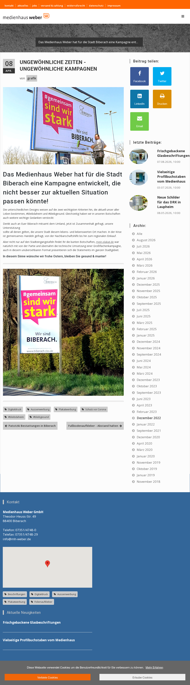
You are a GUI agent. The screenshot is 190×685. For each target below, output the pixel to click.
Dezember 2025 (148, 284)
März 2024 (145, 373)
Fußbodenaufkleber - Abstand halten (93, 425)
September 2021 (149, 430)
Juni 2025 (144, 316)
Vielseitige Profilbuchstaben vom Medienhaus (171, 177)
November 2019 (148, 462)
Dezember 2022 (149, 418)
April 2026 (144, 259)
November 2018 (148, 481)
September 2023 (149, 392)
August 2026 (146, 240)
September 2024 (149, 354)
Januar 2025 (146, 335)
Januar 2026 (146, 278)
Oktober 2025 (147, 297)
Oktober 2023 (147, 386)
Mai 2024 (144, 367)
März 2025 (145, 323)
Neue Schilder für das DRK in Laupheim (169, 202)
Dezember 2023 (148, 380)
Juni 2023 (144, 399)
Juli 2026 (143, 246)
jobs (34, 5)
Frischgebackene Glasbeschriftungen (173, 153)
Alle (139, 234)
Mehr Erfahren (154, 667)
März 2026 (145, 265)
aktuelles (22, 5)
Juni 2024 (144, 361)
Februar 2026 (147, 272)
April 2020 (144, 443)
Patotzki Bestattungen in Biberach (32, 425)
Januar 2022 (146, 424)
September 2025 (149, 303)
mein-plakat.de (105, 242)
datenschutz (96, 5)
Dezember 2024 (148, 341)
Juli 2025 (143, 310)
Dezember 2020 (148, 437)
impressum (113, 5)
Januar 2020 (146, 456)
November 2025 (148, 291)
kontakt (9, 5)
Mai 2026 (144, 253)
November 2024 (148, 348)
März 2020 (145, 450)
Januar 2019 (146, 475)
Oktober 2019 (147, 469)
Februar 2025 (147, 329)
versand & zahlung (52, 5)
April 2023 (144, 405)
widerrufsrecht (76, 5)
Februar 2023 (147, 412)
